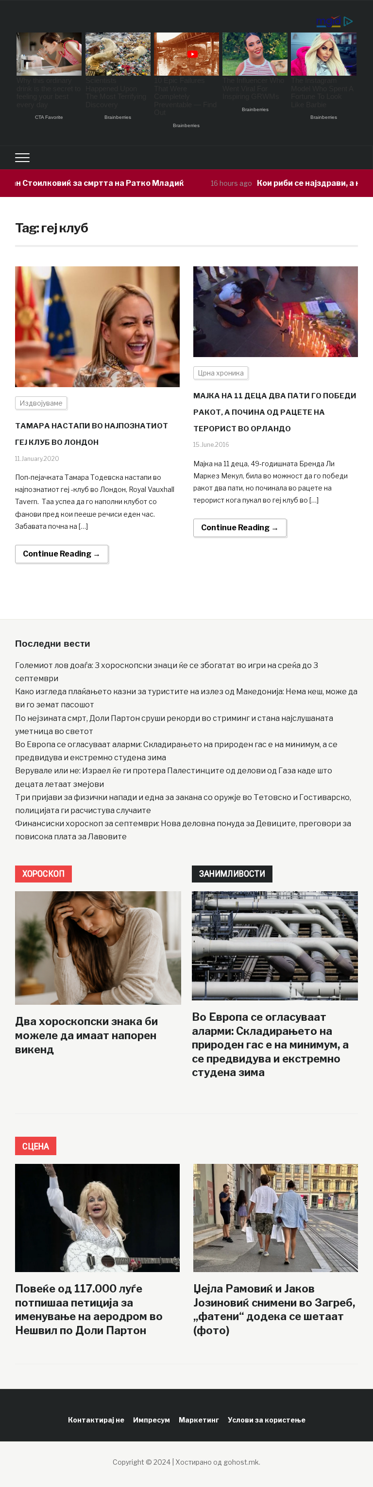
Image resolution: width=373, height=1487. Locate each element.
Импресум (151, 1420)
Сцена (35, 1146)
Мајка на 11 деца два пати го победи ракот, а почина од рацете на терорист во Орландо (274, 412)
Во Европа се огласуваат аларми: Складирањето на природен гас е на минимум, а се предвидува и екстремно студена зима (270, 1044)
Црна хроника (221, 373)
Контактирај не (96, 1420)
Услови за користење (266, 1420)
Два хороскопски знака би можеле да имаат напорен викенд (86, 1035)
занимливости (232, 873)
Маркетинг (199, 1420)
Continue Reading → (62, 553)
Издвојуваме (41, 403)
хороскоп (43, 873)
